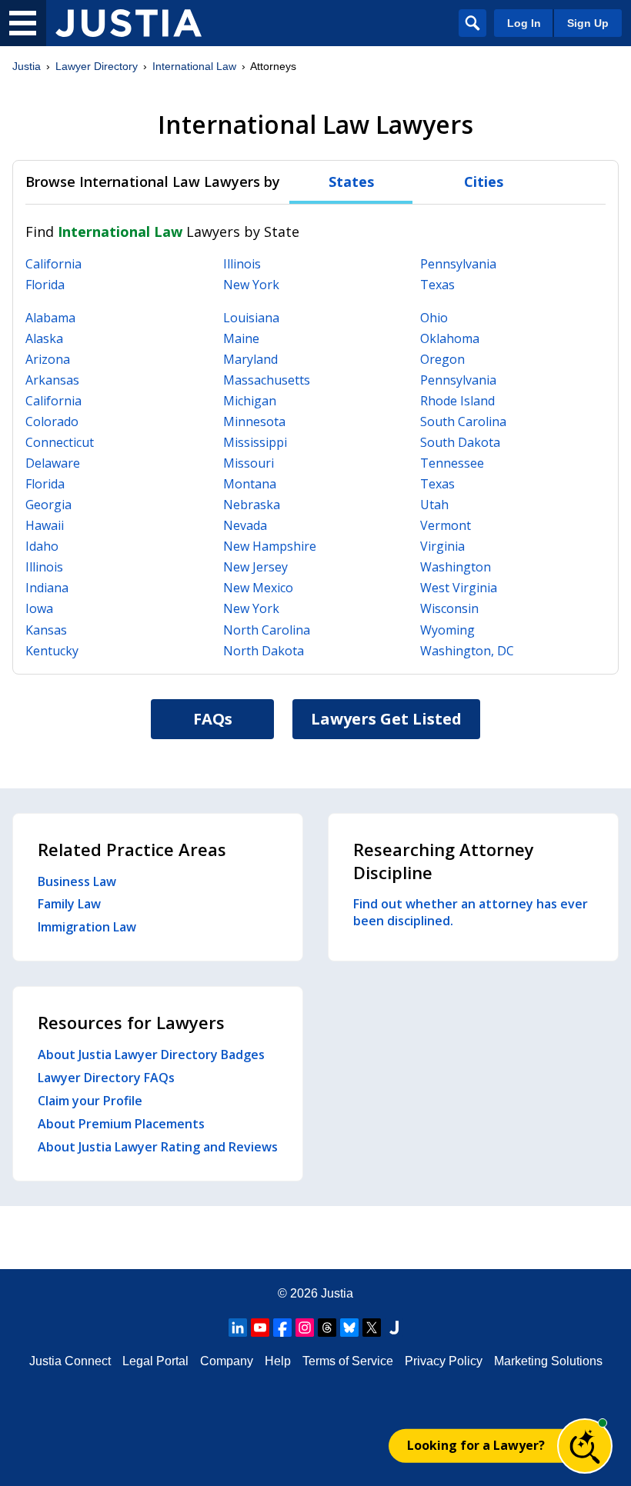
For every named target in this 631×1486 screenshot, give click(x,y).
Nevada (245, 525)
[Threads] (327, 1327)
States (351, 182)
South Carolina (463, 421)
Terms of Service (347, 1361)
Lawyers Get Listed (386, 718)
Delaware (52, 463)
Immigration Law (87, 926)
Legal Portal (155, 1361)
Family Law (69, 903)
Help (278, 1361)
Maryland (250, 359)
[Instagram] (304, 1327)
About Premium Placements (121, 1123)
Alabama (50, 317)
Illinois (242, 263)
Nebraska (251, 504)
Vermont (445, 525)
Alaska (44, 338)
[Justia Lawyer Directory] (128, 23)
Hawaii (44, 525)
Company (226, 1361)
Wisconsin (449, 608)
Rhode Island (457, 400)
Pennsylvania (458, 263)
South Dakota (460, 442)
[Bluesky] (349, 1327)
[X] (371, 1327)
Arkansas (52, 380)
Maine (241, 338)
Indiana (46, 587)
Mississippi (255, 442)
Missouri (248, 463)
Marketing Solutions (548, 1361)
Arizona (47, 359)
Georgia (48, 504)
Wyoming (447, 629)
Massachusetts (266, 380)
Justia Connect (70, 1361)
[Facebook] (282, 1327)
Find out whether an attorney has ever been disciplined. (470, 912)
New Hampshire (269, 546)
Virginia (442, 546)
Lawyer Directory (96, 66)
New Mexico (258, 587)
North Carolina (266, 629)
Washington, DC (467, 650)
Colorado (51, 421)
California (53, 263)
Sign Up (588, 23)
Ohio (434, 317)
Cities (483, 182)
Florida (45, 284)
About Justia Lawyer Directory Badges (151, 1054)
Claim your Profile (90, 1100)
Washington (455, 566)
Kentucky (51, 650)
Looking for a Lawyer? (476, 1445)
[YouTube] (260, 1327)
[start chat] (585, 1446)
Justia (26, 66)
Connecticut (59, 442)
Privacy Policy (443, 1361)
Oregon (442, 359)
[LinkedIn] (238, 1327)
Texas (437, 284)
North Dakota (263, 650)
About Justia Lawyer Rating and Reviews (158, 1146)
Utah (434, 504)
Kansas (46, 629)
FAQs (212, 718)
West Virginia (458, 587)
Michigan (249, 400)
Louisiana (251, 317)
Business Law (77, 881)
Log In (524, 23)
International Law (194, 66)
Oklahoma (449, 338)
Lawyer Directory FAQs (106, 1077)
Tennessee (452, 463)
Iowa (39, 608)
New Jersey (255, 566)
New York (251, 284)
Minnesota (254, 421)
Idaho (41, 546)
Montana (249, 483)
